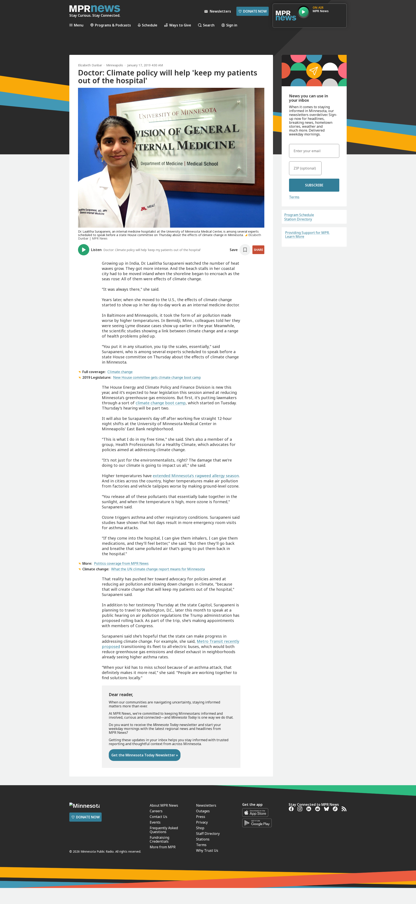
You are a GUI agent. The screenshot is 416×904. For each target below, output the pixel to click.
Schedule (149, 25)
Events (155, 822)
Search (208, 25)
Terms (294, 197)
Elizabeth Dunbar (90, 65)
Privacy (202, 822)
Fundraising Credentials (159, 839)
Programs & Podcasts (113, 25)
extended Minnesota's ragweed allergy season (196, 475)
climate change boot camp (161, 402)
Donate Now (252, 11)
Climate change (120, 371)
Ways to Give (180, 25)
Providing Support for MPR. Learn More (307, 234)
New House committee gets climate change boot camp (157, 377)
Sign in (231, 25)
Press (200, 816)
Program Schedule (299, 215)
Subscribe (314, 185)
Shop (200, 828)
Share (258, 250)
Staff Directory (208, 833)
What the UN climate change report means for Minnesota (158, 569)
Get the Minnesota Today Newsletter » (144, 755)
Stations (203, 839)
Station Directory (298, 219)
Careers (156, 811)
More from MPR (163, 847)
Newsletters (206, 805)
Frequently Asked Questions (164, 830)
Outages (203, 811)
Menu (78, 25)
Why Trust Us (207, 850)
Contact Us (158, 816)
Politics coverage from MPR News (121, 563)
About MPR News (164, 805)
